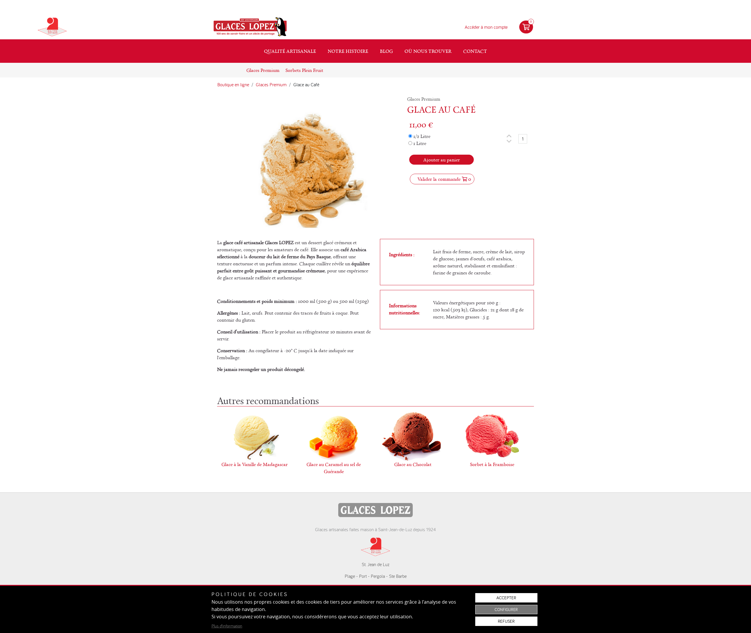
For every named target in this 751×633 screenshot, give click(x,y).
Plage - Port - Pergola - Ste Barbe (376, 576)
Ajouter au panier (441, 159)
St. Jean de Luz (375, 564)
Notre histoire (348, 51)
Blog (386, 51)
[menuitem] (290, 51)
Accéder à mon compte (486, 27)
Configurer (506, 609)
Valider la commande (444, 179)
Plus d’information (227, 626)
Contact (475, 51)
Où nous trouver (428, 51)
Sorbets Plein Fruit (304, 70)
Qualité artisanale (290, 51)
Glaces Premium (263, 70)
